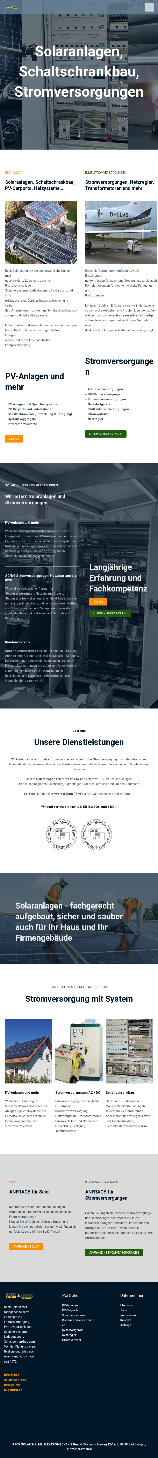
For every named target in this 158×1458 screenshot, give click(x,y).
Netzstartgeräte (99, 404)
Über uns (10, 1413)
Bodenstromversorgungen (107, 399)
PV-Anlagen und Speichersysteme (32, 404)
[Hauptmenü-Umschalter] (149, 7)
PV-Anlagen (70, 1305)
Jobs (7, 1418)
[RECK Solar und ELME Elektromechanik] (12, 7)
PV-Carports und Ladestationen (30, 409)
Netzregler (69, 1335)
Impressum (12, 1423)
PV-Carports (70, 1310)
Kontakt (9, 1428)
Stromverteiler (71, 1340)
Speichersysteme (74, 1315)
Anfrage (9, 1433)
